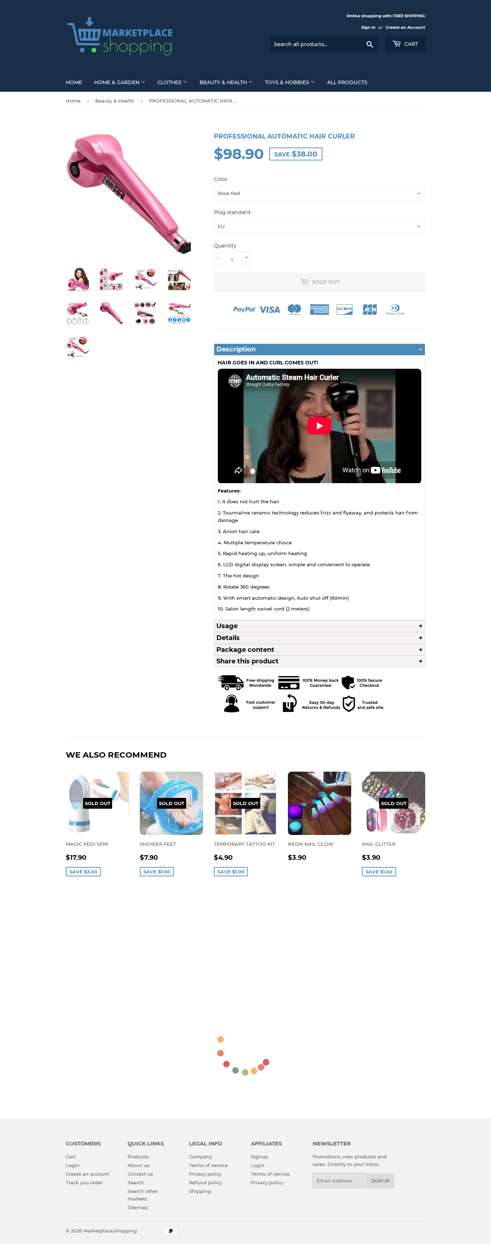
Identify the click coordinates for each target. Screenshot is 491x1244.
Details (228, 638)
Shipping (200, 1191)
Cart (410, 44)
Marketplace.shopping (110, 1231)
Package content (245, 650)
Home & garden (117, 82)
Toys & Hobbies (288, 82)
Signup (259, 1156)
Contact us (140, 1174)
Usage (227, 626)
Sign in (368, 27)
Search (136, 1182)
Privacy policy (205, 1174)
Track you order (84, 1182)
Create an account (87, 1174)
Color (221, 179)
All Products (347, 82)
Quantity (225, 245)
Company (200, 1156)
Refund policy (205, 1182)
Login (72, 1165)
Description (236, 349)
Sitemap (138, 1207)
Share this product (247, 661)
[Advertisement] (245, 942)
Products (138, 1156)
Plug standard (232, 212)
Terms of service (208, 1165)
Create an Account (405, 27)
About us (139, 1165)
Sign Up (380, 1181)
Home (74, 82)
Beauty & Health (223, 82)
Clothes (170, 82)
